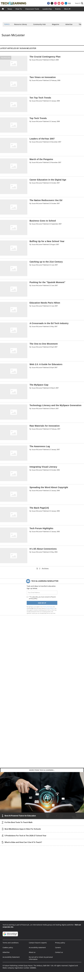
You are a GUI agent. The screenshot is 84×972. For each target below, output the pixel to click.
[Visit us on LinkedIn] (66, 3)
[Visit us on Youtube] (59, 3)
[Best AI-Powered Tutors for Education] (42, 795)
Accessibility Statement (11, 957)
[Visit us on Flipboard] (62, 3)
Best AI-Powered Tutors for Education (20, 816)
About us (32, 952)
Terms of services (48, 606)
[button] (79, 3)
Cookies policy (8, 947)
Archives (45, 568)
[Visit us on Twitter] (52, 3)
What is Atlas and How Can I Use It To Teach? (23, 842)
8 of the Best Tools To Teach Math (18, 822)
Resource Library (20, 24)
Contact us (59, 952)
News (10, 9)
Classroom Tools (32, 9)
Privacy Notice (50, 608)
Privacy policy (60, 943)
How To (19, 9)
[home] (3, 9)
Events (58, 9)
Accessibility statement (37, 947)
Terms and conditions (11, 943)
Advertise (68, 24)
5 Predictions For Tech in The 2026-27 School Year (25, 835)
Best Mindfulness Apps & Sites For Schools (23, 829)
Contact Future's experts (38, 943)
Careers (58, 947)
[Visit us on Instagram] (55, 3)
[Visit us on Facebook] (48, 3)
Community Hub (39, 24)
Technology (5, 58)
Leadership (47, 9)
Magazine (55, 24)
